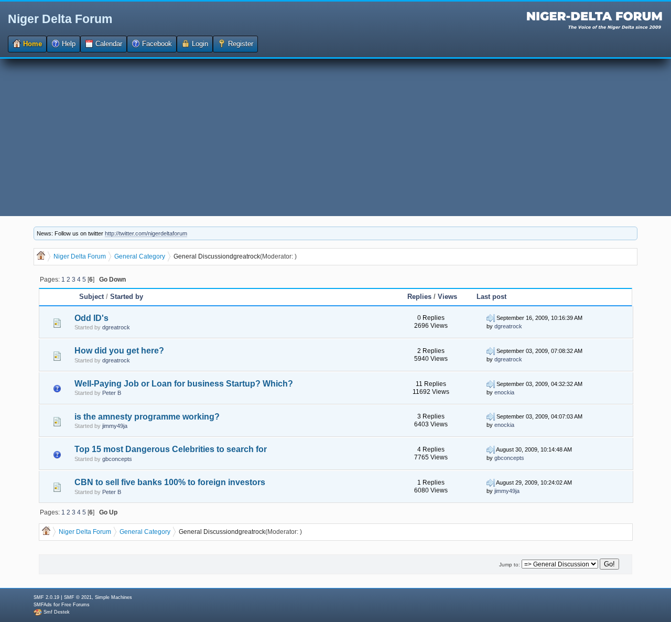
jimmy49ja (114, 426)
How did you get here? (119, 350)
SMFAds (43, 604)
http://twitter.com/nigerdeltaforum (146, 233)
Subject (91, 297)
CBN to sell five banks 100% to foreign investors (169, 482)
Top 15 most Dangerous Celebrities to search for (170, 449)
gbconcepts (117, 459)
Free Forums (75, 604)
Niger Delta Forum (60, 19)
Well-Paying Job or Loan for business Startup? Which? (183, 383)
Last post (491, 297)
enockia (504, 392)
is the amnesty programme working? (147, 416)
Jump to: (509, 564)
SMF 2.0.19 (46, 597)
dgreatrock (245, 256)
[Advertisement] (335, 137)
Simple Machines (113, 597)
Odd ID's (91, 318)
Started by (126, 297)
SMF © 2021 (78, 597)
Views (447, 297)
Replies (419, 297)
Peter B (111, 393)
